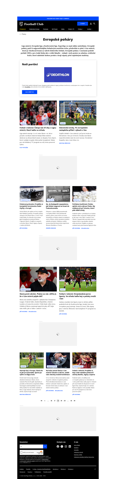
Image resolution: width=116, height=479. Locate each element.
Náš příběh (77, 445)
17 (54, 401)
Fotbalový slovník (78, 452)
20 (64, 401)
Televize (23, 123)
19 (61, 401)
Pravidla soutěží (47, 472)
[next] (74, 400)
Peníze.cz (63, 469)
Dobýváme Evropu (25, 200)
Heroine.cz (55, 469)
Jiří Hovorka (23, 228)
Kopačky (63, 123)
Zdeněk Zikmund (51, 228)
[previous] (41, 400)
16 (51, 401)
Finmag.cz (70, 469)
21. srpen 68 (50, 200)
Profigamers (38, 472)
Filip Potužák (24, 147)
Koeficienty (76, 200)
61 (71, 401)
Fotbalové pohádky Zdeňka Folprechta (84, 457)
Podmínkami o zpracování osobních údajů (34, 460)
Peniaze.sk (22, 472)
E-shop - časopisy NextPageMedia (41, 469)
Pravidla (28, 469)
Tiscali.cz (30, 472)
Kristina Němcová (64, 143)
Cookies (22, 469)
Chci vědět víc (29, 92)
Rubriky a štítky (78, 454)
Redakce (76, 447)
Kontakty (76, 450)
